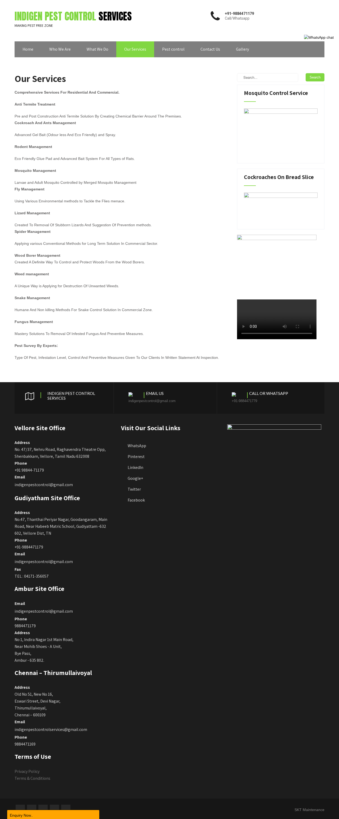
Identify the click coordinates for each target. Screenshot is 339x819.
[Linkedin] (65, 809)
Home (28, 49)
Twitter (134, 489)
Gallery (242, 49)
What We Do (97, 49)
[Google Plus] (43, 809)
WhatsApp (137, 445)
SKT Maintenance (309, 810)
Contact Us (210, 49)
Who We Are (60, 49)
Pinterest (136, 456)
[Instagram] (54, 809)
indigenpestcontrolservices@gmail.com (51, 729)
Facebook (136, 500)
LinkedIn (135, 467)
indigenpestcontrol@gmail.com (44, 484)
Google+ (135, 478)
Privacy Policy (27, 771)
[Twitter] (31, 809)
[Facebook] (20, 809)
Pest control (173, 49)
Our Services (135, 49)
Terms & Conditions (32, 778)
